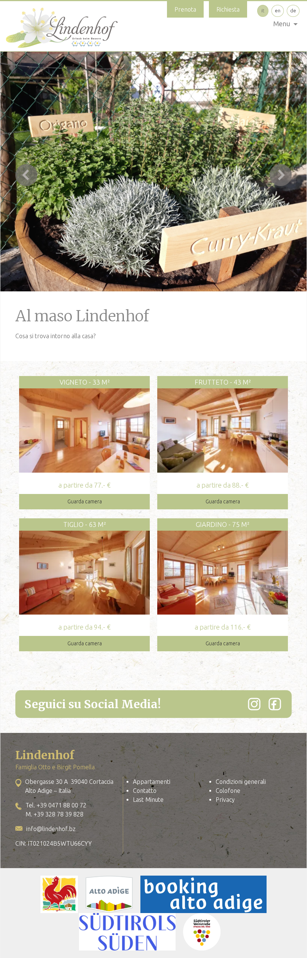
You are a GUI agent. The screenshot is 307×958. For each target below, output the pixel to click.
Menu (281, 23)
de (293, 10)
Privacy (225, 799)
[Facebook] (275, 704)
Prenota (185, 9)
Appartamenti (151, 781)
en (277, 10)
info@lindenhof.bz (51, 828)
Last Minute (148, 799)
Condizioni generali (241, 781)
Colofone (228, 790)
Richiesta (228, 9)
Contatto (144, 790)
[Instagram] (254, 704)
